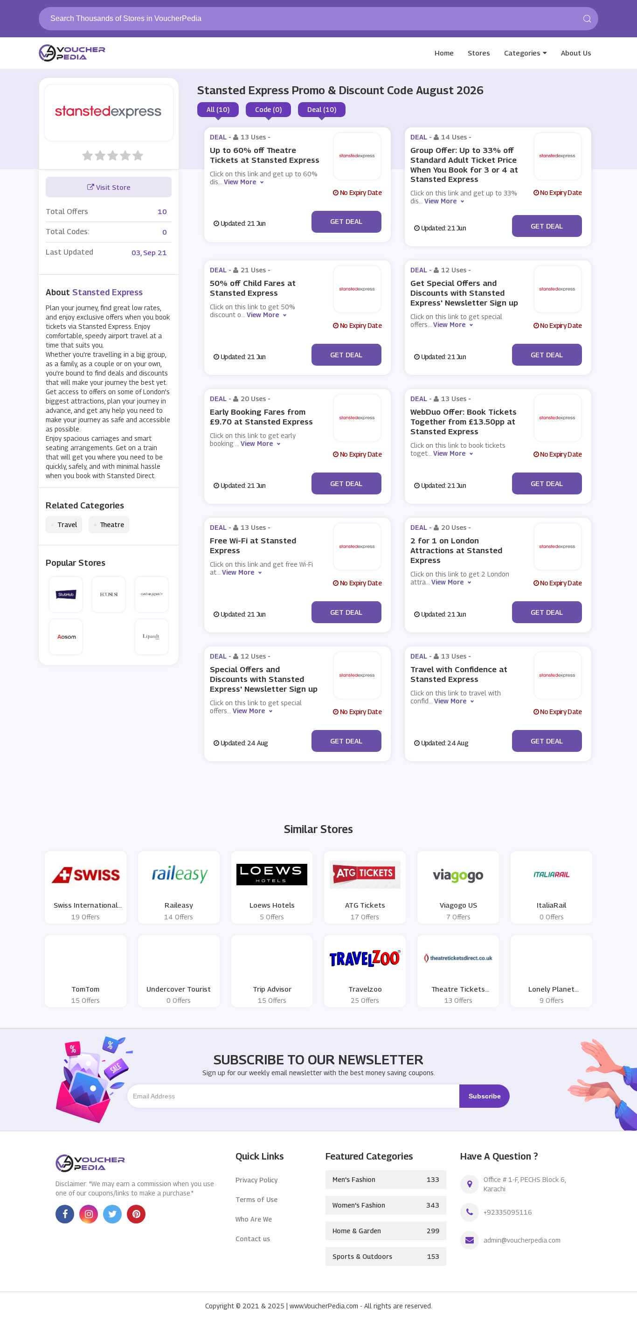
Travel (64, 524)
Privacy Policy (256, 1180)
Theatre (109, 524)
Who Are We (253, 1219)
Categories (522, 53)
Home (444, 53)
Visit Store (112, 187)
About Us (576, 53)
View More (240, 182)
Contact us (252, 1239)
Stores (479, 53)
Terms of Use (256, 1199)
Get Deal (346, 221)
